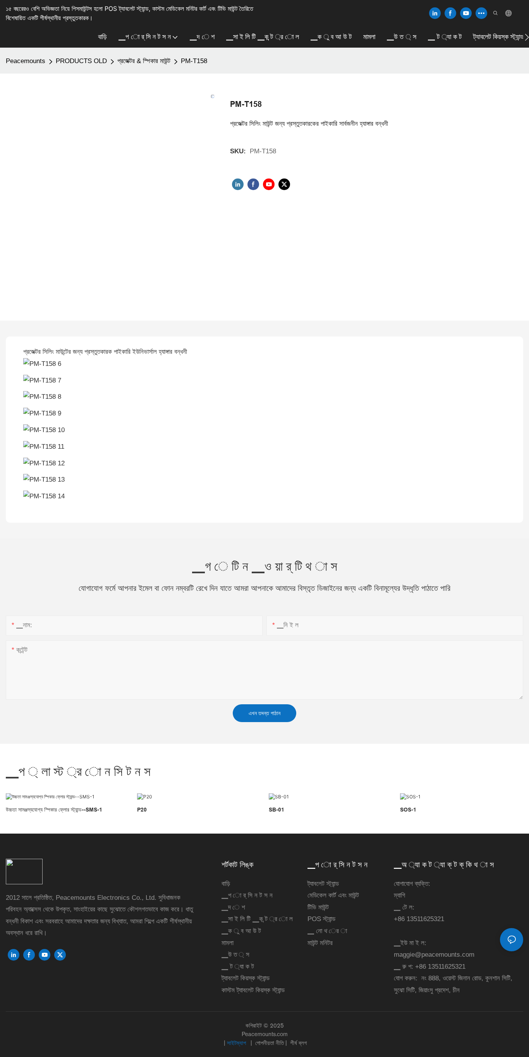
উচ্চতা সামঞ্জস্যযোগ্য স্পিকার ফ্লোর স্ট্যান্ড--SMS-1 (54, 809)
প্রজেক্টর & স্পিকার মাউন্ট (143, 61)
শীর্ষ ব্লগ (298, 1043)
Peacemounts (25, 61)
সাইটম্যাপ (237, 1043)
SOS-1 (408, 809)
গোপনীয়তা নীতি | (271, 1043)
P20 (142, 809)
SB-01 (276, 809)
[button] (527, 37)
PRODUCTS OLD (81, 61)
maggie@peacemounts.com (434, 954)
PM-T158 (194, 61)
